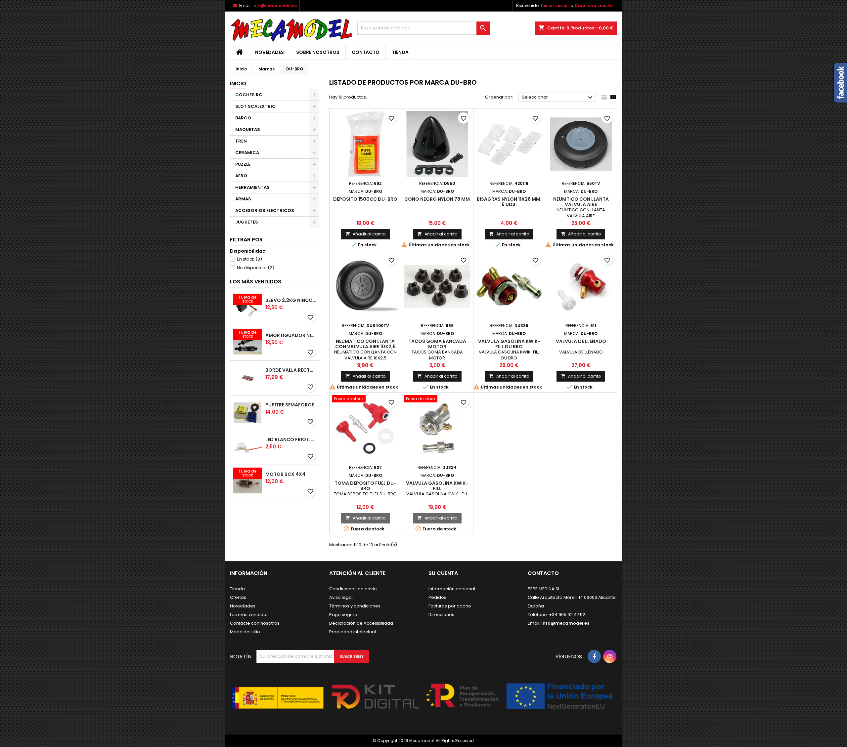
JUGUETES (246, 222)
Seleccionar (558, 98)
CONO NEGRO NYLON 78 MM (437, 199)
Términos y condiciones (354, 606)
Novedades (269, 52)
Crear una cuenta (594, 5)
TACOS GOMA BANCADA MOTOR (437, 344)
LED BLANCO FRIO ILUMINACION (290, 439)
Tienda (400, 52)
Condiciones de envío (353, 589)
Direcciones (441, 614)
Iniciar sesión (555, 5)
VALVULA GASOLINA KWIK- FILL (437, 486)
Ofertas (238, 597)
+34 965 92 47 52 (566, 614)
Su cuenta (443, 573)
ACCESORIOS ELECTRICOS (264, 210)
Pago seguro (343, 614)
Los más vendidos (255, 281)
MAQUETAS (247, 129)
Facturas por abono (449, 606)
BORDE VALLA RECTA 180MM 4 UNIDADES (290, 370)
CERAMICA (247, 152)
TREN (241, 141)
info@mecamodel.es (274, 5)
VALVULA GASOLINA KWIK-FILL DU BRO (509, 344)
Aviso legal (341, 597)
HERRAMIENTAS (252, 187)
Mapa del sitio (245, 632)
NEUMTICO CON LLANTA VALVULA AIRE (581, 202)
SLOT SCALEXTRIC (255, 106)
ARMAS (243, 199)
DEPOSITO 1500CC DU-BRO (365, 199)
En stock (249, 259)
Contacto (365, 52)
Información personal (451, 589)
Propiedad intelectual (352, 632)
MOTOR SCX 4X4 (285, 474)
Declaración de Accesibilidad (361, 623)
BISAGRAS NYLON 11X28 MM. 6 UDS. (509, 202)
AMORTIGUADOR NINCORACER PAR (290, 335)
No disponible (255, 268)
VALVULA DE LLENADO (581, 341)
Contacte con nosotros (255, 623)
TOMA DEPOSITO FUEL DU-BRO (365, 486)
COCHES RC (248, 95)
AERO (241, 176)
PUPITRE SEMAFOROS (290, 404)
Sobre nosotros (317, 52)
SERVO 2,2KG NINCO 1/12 (290, 300)
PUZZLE (242, 164)
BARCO (243, 118)
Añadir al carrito (365, 234)
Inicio (238, 83)
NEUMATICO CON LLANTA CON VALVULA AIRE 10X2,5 (365, 344)
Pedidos (437, 597)
